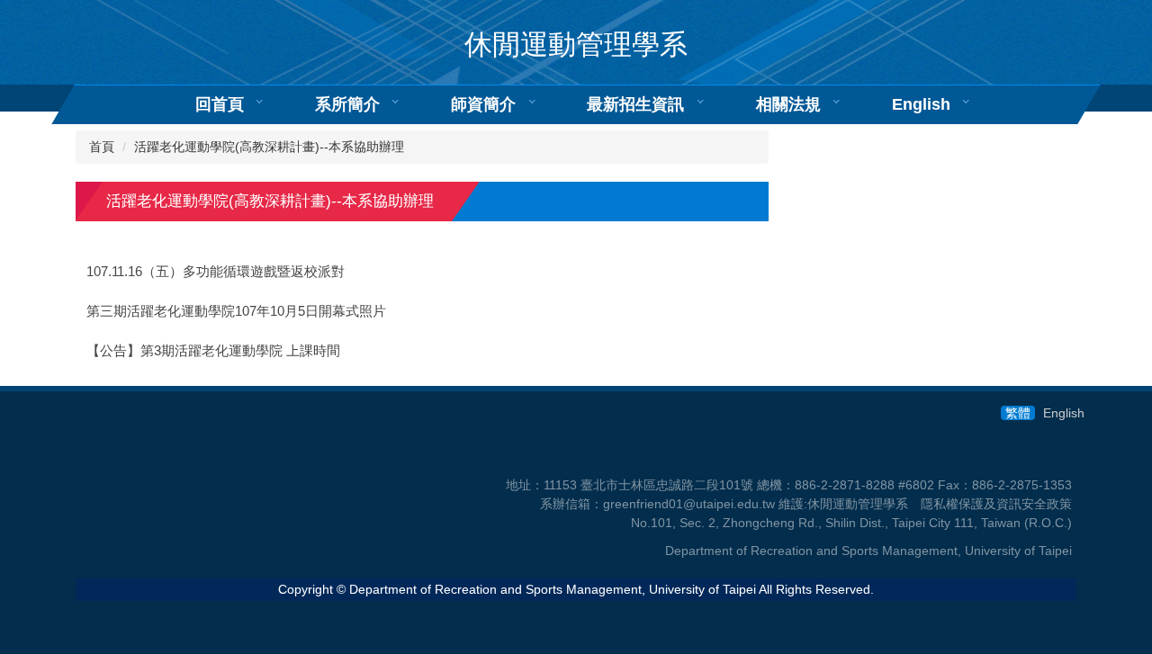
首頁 (101, 146)
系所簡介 (347, 104)
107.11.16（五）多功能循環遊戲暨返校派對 (215, 271)
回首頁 (219, 104)
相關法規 (788, 104)
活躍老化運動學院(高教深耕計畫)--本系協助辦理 (269, 146)
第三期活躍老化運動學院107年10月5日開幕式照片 (236, 311)
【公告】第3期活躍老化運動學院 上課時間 (213, 351)
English (921, 104)
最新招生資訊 (635, 104)
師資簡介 (483, 104)
